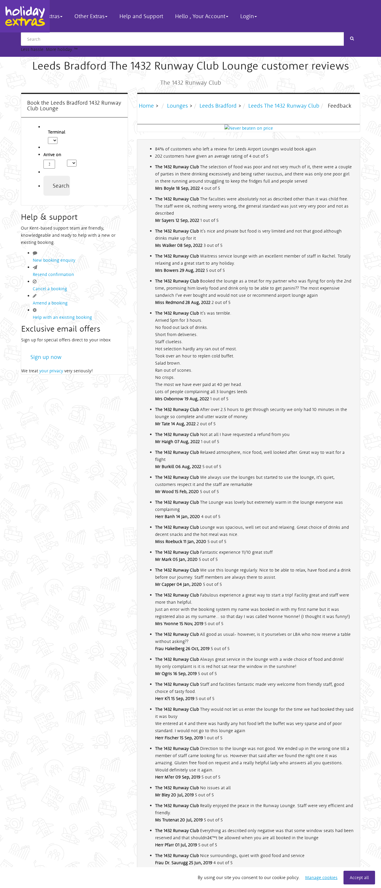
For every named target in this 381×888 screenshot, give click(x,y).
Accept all (359, 877)
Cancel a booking (50, 288)
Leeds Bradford (218, 105)
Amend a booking (50, 303)
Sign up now (46, 356)
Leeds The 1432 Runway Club (283, 105)
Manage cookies (321, 877)
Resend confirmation (53, 274)
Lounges (177, 105)
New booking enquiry (54, 260)
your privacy (51, 371)
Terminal (51, 132)
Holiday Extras (25, 16)
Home (147, 105)
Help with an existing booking (62, 317)
